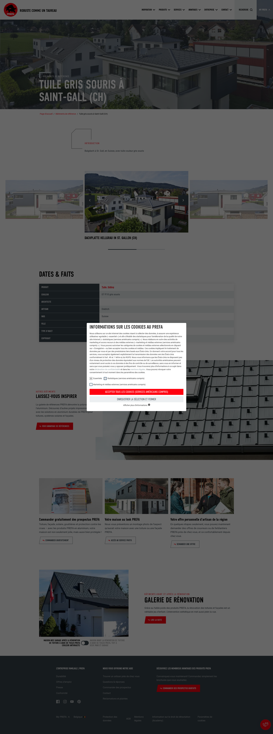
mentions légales (137, 369)
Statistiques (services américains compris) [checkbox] (125, 378)
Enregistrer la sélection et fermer (136, 399)
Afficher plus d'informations (135, 405)
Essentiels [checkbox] (97, 378)
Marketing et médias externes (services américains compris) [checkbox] (119, 384)
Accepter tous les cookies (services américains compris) (136, 392)
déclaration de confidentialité (107, 369)
